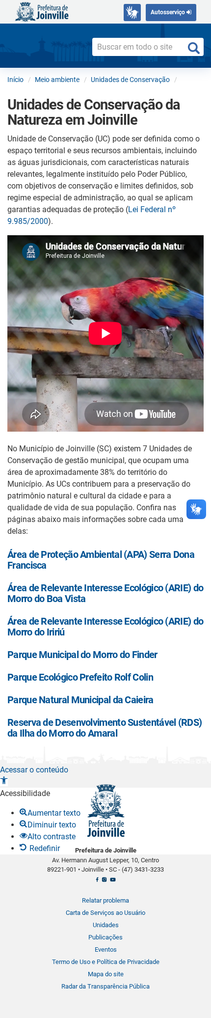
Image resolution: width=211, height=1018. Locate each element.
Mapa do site (106, 974)
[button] (4, 781)
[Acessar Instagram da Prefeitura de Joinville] (104, 882)
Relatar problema (105, 900)
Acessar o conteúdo (34, 769)
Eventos (106, 949)
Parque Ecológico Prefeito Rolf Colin (80, 677)
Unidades (106, 925)
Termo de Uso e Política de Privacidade (105, 961)
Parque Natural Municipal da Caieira (80, 700)
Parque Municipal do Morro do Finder (82, 654)
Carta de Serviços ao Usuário (105, 912)
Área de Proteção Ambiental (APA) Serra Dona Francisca (100, 560)
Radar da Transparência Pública (105, 986)
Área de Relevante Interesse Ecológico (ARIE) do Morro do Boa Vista (105, 593)
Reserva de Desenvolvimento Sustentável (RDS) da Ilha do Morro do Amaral (104, 727)
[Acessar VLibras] (132, 12)
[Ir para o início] (42, 11)
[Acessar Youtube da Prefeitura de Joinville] (112, 882)
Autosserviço (168, 12)
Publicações (105, 937)
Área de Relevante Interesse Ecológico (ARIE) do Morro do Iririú (105, 626)
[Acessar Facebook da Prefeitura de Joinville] (97, 882)
